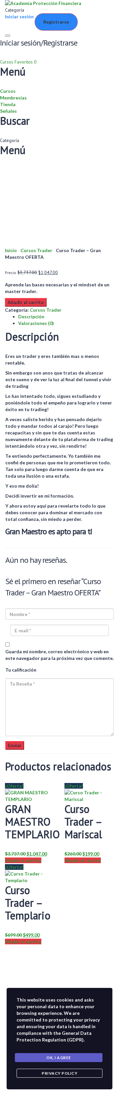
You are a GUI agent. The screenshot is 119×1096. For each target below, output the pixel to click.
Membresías (13, 97)
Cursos (7, 62)
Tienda (8, 104)
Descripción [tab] (31, 316)
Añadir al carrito (26, 302)
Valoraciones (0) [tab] (36, 323)
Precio (10, 273)
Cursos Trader (36, 250)
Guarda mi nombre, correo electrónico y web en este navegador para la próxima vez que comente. (59, 655)
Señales (8, 111)
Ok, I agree (58, 1057)
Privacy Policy (59, 1073)
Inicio (11, 250)
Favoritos (26, 62)
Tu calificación (20, 670)
